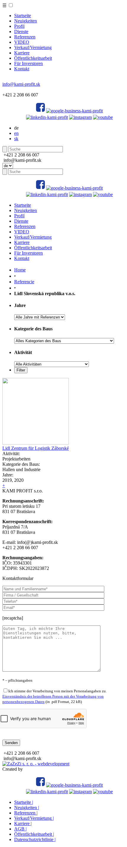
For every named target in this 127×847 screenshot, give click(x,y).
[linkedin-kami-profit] (47, 117)
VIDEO (21, 42)
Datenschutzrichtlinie (35, 839)
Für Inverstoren (28, 63)
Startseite (22, 15)
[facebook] (40, 110)
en (16, 133)
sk (16, 138)
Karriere (22, 52)
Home (20, 269)
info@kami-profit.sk (21, 84)
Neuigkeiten (25, 20)
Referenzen (24, 36)
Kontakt (21, 68)
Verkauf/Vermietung (33, 47)
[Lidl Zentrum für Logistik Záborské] (35, 442)
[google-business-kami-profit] (74, 110)
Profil (19, 26)
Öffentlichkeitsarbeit (33, 58)
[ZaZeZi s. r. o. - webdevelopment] (35, 763)
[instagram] (80, 117)
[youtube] (102, 117)
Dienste (21, 31)
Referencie (24, 281)
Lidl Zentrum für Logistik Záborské (35, 448)
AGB (20, 828)
